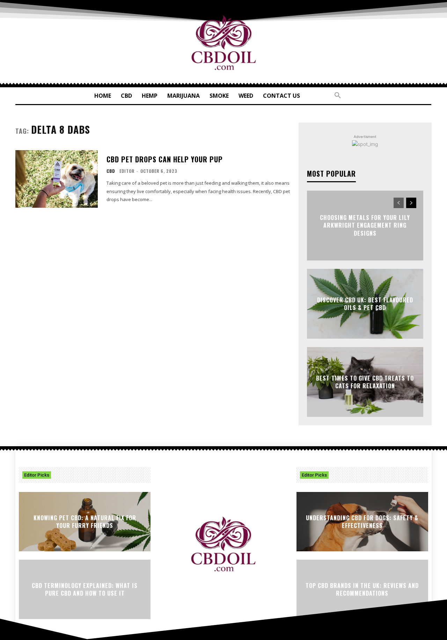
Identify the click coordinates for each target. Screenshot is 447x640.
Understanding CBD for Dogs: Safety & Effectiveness (362, 522)
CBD (111, 171)
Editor (126, 171)
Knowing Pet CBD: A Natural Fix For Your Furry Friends (85, 522)
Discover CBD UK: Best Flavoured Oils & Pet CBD (365, 304)
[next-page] (411, 203)
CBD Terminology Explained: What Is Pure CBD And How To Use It (85, 589)
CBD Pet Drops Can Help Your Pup (165, 159)
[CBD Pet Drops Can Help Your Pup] (56, 179)
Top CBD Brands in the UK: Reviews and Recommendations (362, 589)
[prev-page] (399, 203)
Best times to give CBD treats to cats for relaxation (365, 382)
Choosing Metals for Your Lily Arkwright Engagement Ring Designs (365, 225)
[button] (337, 95)
